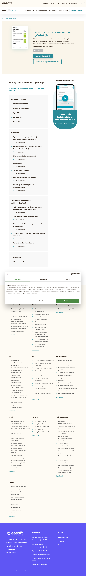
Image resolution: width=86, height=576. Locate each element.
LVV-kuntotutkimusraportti (66, 393)
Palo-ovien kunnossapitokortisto (44, 360)
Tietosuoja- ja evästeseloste (26, 570)
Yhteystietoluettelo (17, 491)
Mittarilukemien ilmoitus (42, 314)
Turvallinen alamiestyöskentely (67, 426)
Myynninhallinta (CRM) (39, 551)
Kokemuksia (53, 10)
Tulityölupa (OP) (39, 429)
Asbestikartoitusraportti (18, 331)
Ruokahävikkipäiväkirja (41, 386)
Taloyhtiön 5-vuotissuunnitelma (44, 383)
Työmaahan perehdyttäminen (67, 429)
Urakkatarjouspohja (17, 489)
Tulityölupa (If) (39, 424)
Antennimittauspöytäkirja (18, 463)
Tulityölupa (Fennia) (40, 421)
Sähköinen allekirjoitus (39, 564)
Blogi (52, 3)
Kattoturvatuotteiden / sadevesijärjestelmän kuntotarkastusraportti (41, 334)
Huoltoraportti (39, 322)
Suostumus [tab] (17, 279)
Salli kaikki (67, 300)
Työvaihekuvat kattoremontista (67, 388)
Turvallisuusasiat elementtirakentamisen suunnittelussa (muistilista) (66, 463)
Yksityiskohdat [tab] (43, 279)
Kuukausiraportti (16, 510)
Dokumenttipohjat (42, 10)
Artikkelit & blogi (63, 537)
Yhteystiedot (63, 10)
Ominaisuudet (29, 10)
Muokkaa (41, 300)
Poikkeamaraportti (16, 455)
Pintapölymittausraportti (65, 385)
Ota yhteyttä (73, 3)
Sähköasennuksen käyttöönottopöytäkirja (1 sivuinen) (18, 450)
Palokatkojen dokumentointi (43, 368)
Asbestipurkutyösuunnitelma (19, 316)
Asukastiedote (15, 507)
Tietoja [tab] (68, 279)
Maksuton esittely (76, 10)
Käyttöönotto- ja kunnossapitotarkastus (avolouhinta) (65, 439)
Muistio (13, 512)
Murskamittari (62, 391)
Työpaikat (64, 3)
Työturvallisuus (38, 50)
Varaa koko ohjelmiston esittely (47, 62)
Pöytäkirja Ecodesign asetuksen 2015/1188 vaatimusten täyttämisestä (20, 438)
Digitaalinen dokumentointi (41, 554)
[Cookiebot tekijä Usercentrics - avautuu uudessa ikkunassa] (72, 274)
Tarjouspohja (15, 494)
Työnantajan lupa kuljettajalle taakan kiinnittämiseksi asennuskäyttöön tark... (67, 470)
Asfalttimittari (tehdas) (65, 375)
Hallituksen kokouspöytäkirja (66, 309)
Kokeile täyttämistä (43, 56)
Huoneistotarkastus (40, 324)
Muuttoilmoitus (39, 311)
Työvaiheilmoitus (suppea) (66, 372)
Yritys (57, 3)
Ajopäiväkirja (15, 504)
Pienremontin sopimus (41, 375)
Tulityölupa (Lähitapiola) (42, 426)
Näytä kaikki (12, 335)
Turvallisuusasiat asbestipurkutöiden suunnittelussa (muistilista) (19, 321)
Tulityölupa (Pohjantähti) (42, 432)
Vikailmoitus (38, 309)
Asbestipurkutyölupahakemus (20, 309)
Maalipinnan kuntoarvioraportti (67, 378)
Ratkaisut (46, 3)
